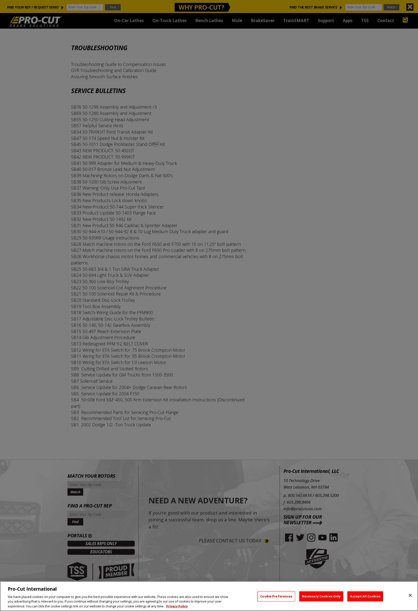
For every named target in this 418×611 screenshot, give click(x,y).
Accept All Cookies (365, 596)
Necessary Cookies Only (321, 596)
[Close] (410, 595)
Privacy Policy (177, 606)
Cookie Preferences (276, 596)
